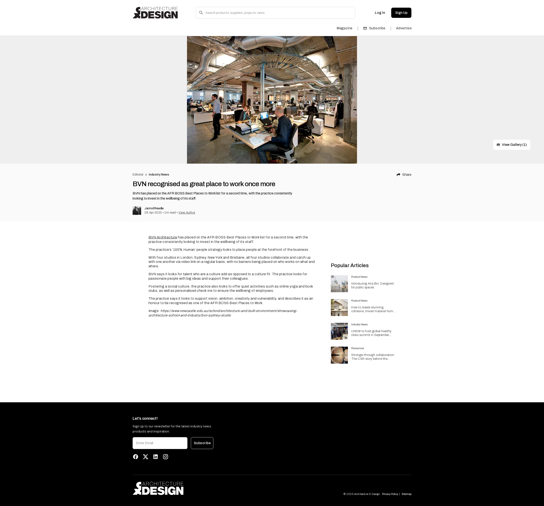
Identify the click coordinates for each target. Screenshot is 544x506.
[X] (146, 457)
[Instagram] (166, 457)
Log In (380, 12)
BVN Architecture (163, 237)
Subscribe (377, 28)
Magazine (345, 28)
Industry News (159, 174)
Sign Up (401, 12)
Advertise (404, 28)
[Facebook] (136, 457)
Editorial (138, 174)
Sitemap (406, 494)
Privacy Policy (390, 494)
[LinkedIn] (156, 457)
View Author (186, 212)
